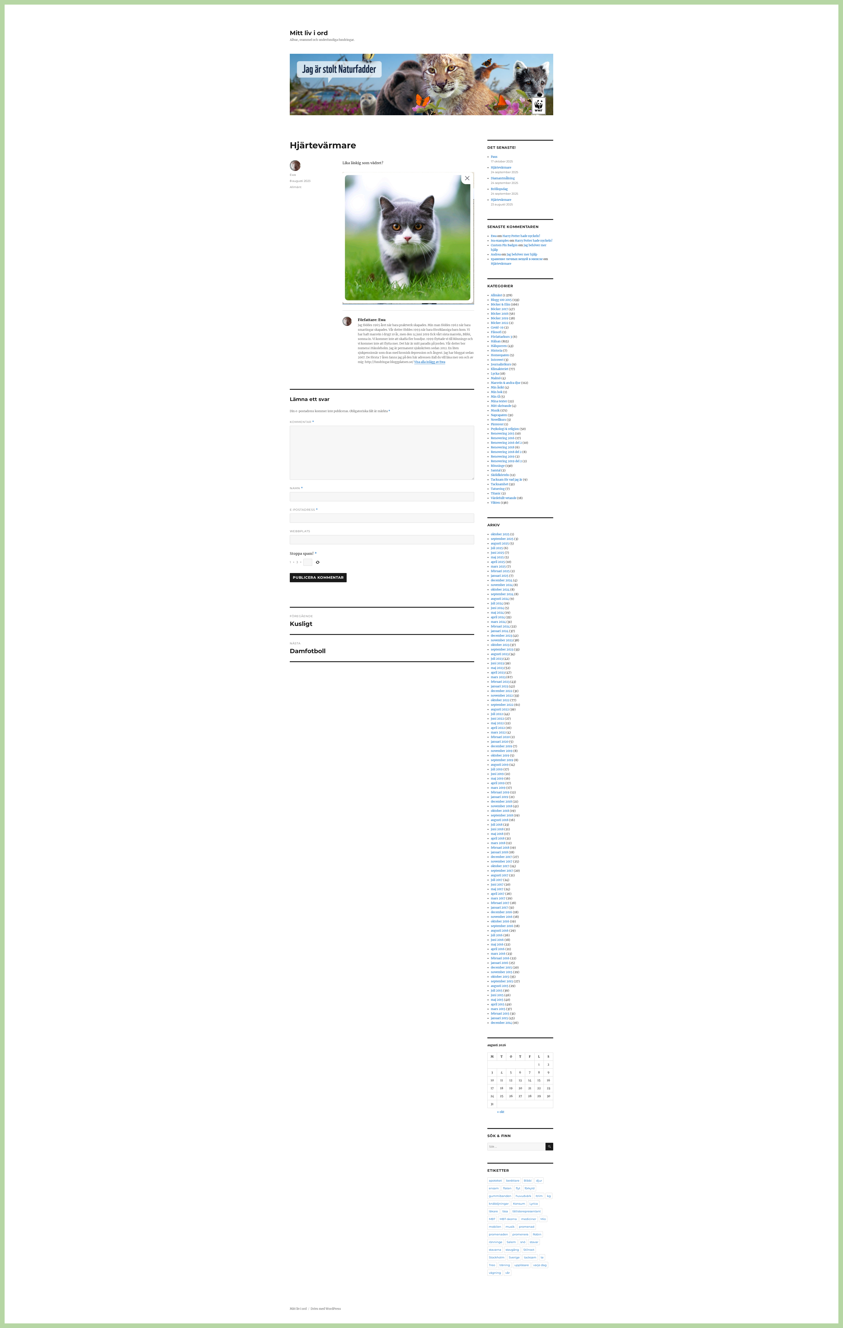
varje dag (540, 1265)
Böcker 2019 (499, 318)
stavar (534, 1242)
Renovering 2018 (502, 447)
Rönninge (498, 466)
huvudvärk (523, 1196)
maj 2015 (497, 1000)
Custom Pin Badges (504, 245)
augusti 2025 (500, 543)
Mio (543, 1219)
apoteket (495, 1180)
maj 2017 (497, 889)
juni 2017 (497, 884)
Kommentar (302, 422)
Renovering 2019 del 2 (506, 461)
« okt (500, 1112)
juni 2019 (497, 774)
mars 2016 (498, 954)
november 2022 (502, 695)
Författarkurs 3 (501, 337)
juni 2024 (497, 608)
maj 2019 (497, 778)
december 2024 (501, 580)
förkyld (530, 1188)
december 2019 (501, 746)
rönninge (495, 1242)
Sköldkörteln (500, 475)
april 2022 (498, 728)
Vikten (495, 503)
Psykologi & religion (505, 429)
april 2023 (498, 672)
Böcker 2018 (499, 314)
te (542, 1257)
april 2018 (497, 838)
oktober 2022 (500, 700)
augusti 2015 (499, 986)
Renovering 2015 (502, 433)
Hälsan (496, 341)
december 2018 (501, 801)
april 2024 (498, 617)
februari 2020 (500, 737)
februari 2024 (500, 626)
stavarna (495, 1249)
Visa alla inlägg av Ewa (429, 362)
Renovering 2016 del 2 (506, 443)
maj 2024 (497, 613)
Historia (496, 350)
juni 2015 (497, 995)
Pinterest (497, 424)
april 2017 (497, 894)
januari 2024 (499, 631)
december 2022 (501, 691)
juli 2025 (497, 548)
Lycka (495, 374)
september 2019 (502, 760)
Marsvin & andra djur (506, 383)
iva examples (500, 241)
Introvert (497, 360)
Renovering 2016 (503, 438)
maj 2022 (497, 723)
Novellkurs (498, 420)
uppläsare (521, 1265)
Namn (296, 488)
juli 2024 (497, 603)
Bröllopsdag (499, 189)
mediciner (528, 1219)
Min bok (497, 392)
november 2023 (502, 640)
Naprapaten (499, 415)
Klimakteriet (499, 369)
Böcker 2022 (499, 323)
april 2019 (498, 783)
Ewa (293, 174)
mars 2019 (498, 788)
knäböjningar (499, 1203)
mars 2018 (498, 843)
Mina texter (499, 401)
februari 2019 (500, 792)
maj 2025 (497, 557)
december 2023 (501, 636)
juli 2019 (497, 769)
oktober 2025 (500, 534)
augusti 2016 (500, 931)
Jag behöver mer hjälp (522, 254)
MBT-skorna (508, 1219)
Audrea (496, 254)
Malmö (496, 378)
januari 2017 (499, 907)
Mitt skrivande (501, 406)
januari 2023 (499, 686)
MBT (492, 1219)
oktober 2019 (500, 755)
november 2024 (502, 585)
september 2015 (502, 981)
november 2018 (501, 806)
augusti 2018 (499, 820)
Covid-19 (497, 327)
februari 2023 (500, 682)
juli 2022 (497, 714)
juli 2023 (497, 659)
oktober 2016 (500, 921)
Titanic (496, 493)
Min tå (495, 397)
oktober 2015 (500, 977)
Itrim (539, 1196)
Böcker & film (500, 304)
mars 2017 (498, 898)
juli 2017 (497, 880)
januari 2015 (499, 1018)
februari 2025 (500, 571)
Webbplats (300, 531)
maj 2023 (497, 668)
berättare (512, 1180)
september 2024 (502, 594)
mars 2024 (498, 622)
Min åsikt (497, 387)
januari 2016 (499, 963)
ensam (494, 1188)
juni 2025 (497, 553)
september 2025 (502, 539)
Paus (494, 157)
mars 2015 (498, 1009)
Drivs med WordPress (326, 1309)
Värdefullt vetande (503, 498)
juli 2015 (497, 990)
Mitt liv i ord (309, 33)
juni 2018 (497, 829)
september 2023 (502, 649)
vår (507, 1272)
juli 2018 (497, 825)
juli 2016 (497, 935)
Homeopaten (500, 355)
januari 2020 (499, 742)
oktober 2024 (500, 589)
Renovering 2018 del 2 (506, 452)
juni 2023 (497, 663)
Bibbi (528, 1180)
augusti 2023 (500, 654)
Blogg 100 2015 (501, 300)
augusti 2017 (499, 875)
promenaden (498, 1234)
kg (549, 1196)
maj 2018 (497, 834)
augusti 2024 (500, 599)
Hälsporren (499, 346)
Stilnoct (528, 1249)
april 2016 (498, 949)
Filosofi (496, 332)
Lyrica (534, 1203)
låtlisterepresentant (526, 1211)
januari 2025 (499, 576)
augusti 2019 (500, 765)
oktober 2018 (500, 811)
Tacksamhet (499, 484)
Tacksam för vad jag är (506, 480)
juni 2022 (497, 719)
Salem (511, 1242)
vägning (495, 1272)
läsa (505, 1211)
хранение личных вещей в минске (517, 259)
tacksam (530, 1257)
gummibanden (500, 1196)
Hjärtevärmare (501, 167)
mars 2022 (498, 732)
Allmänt (295, 187)
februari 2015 (500, 1013)
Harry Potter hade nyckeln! (521, 236)
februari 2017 (500, 903)
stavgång (512, 1249)
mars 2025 (498, 566)
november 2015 (501, 972)
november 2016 (502, 917)
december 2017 (501, 857)
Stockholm (496, 1257)
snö (522, 1242)
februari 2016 (500, 958)
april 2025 (498, 562)
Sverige (514, 1257)
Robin (537, 1234)
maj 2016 (497, 944)
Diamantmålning (503, 178)
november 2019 (502, 751)
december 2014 (501, 1023)
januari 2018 (499, 852)
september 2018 (502, 815)
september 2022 (502, 705)
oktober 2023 (500, 645)
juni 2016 (497, 940)
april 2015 (497, 1004)
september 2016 (502, 926)
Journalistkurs (501, 364)
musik (510, 1226)
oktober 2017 (500, 866)
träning (504, 1265)
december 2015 (501, 967)
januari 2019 (499, 797)
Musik (495, 410)
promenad (526, 1226)
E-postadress (304, 510)
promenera (520, 1234)
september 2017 (502, 871)
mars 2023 (498, 677)
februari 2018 (500, 848)
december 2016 (501, 912)
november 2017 (501, 861)
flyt (518, 1188)
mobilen (495, 1226)
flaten (507, 1188)
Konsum (519, 1203)
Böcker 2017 (499, 309)
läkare (493, 1211)
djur (539, 1180)
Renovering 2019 (503, 456)
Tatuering (498, 489)
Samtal (496, 470)
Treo (492, 1265)
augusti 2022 (500, 709)
